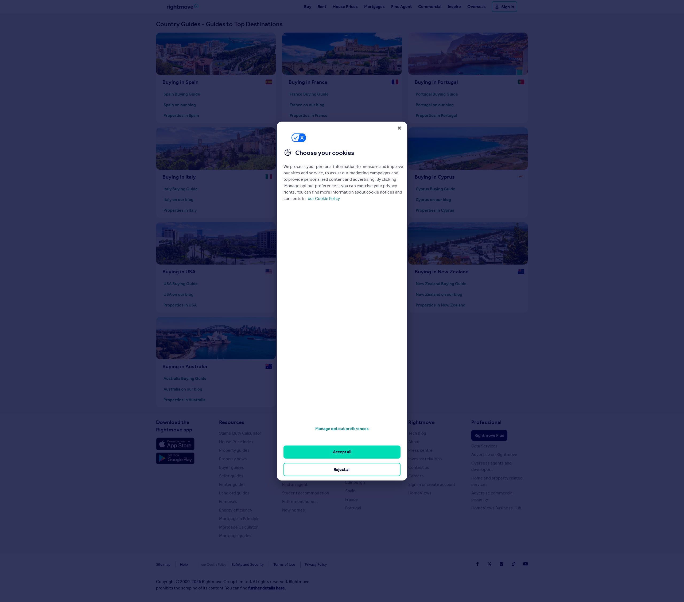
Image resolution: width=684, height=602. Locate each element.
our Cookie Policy (324, 198)
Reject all (342, 469)
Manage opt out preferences (342, 428)
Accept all (342, 451)
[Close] (399, 128)
